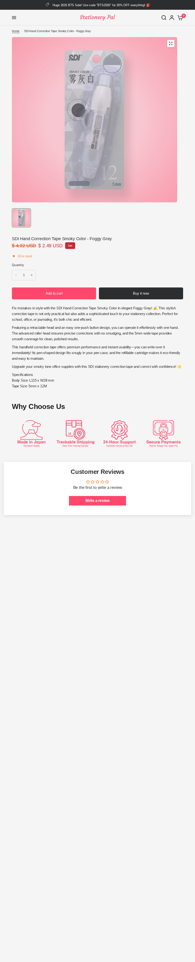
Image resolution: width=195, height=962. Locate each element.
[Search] (164, 17)
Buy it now (141, 293)
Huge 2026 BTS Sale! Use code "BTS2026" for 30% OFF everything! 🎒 (101, 5)
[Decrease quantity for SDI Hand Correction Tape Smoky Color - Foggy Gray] (16, 275)
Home (16, 31)
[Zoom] (170, 43)
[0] (179, 17)
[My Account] (172, 17)
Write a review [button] (97, 501)
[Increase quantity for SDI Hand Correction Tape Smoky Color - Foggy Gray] (31, 275)
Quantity (18, 265)
